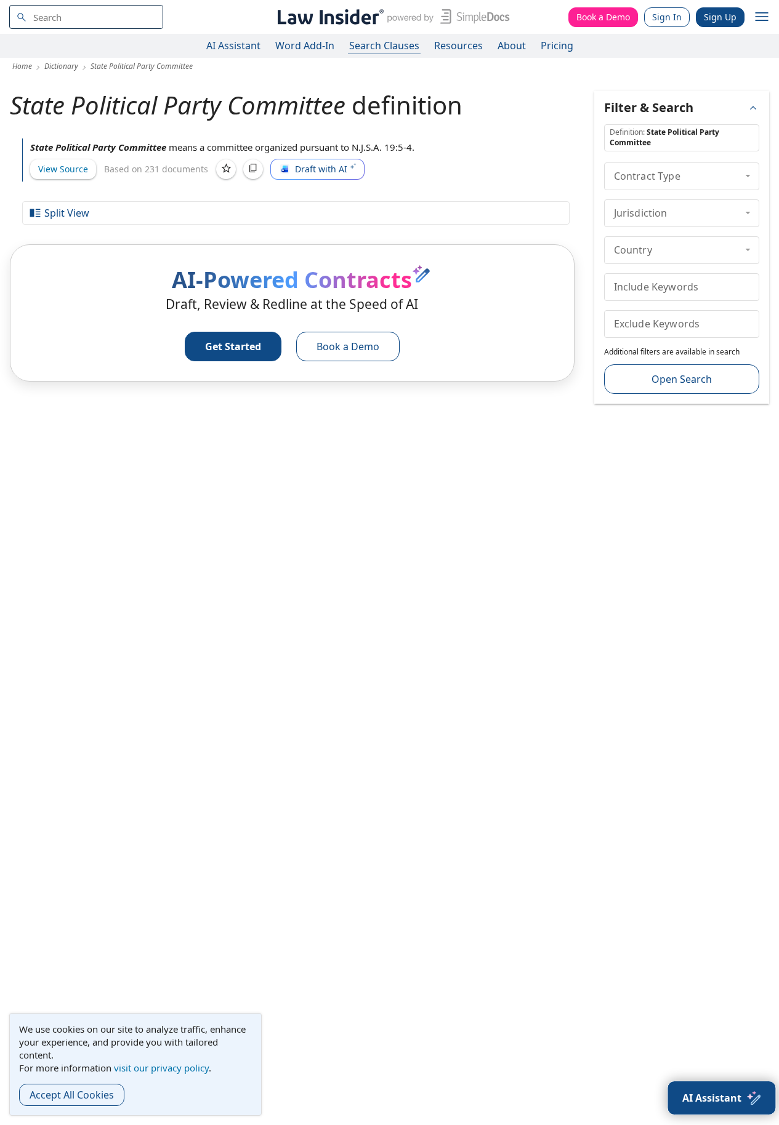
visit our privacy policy (161, 1068)
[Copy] (253, 169)
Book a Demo (603, 17)
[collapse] (748, 176)
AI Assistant (233, 45)
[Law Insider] (391, 17)
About (512, 45)
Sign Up (720, 17)
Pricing (557, 45)
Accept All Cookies (72, 1095)
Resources (458, 45)
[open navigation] (762, 17)
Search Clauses (384, 45)
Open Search (682, 379)
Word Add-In (304, 45)
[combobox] (86, 17)
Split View (66, 213)
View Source (63, 169)
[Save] (226, 169)
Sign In (667, 17)
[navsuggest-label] (86, 17)
